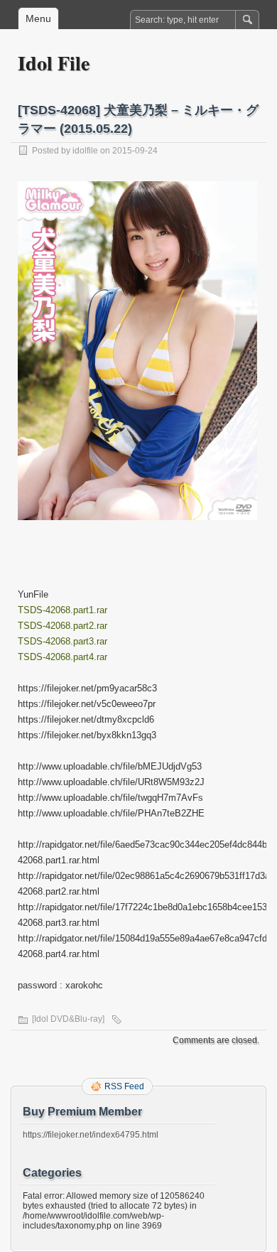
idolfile (85, 151)
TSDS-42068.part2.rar (62, 625)
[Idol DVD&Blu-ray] (68, 1019)
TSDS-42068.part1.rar (62, 610)
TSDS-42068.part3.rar (62, 641)
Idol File (53, 62)
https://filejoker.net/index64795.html (90, 1135)
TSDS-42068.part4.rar (62, 657)
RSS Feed (124, 1086)
